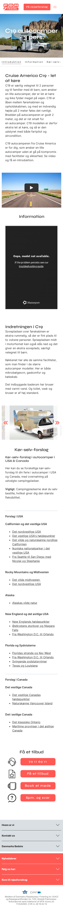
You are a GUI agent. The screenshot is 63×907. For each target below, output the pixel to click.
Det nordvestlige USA (26, 531)
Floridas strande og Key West (31, 653)
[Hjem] (11, 7)
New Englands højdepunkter (31, 621)
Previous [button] (6, 422)
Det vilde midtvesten (26, 580)
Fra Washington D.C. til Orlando (33, 634)
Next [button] (57, 422)
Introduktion (12, 61)
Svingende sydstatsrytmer (29, 661)
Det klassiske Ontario (26, 722)
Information (34, 61)
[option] (31, 422)
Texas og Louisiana (25, 665)
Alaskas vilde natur (24, 603)
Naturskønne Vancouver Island (32, 703)
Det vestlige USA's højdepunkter (33, 536)
